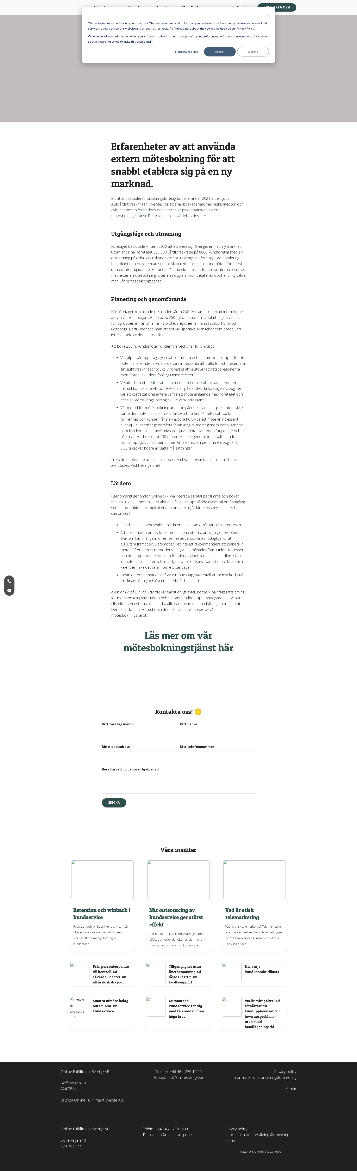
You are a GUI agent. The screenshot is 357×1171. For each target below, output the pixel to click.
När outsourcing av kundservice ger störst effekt (176, 917)
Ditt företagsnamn (118, 724)
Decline (253, 51)
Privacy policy (285, 1071)
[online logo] (72, 7)
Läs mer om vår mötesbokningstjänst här (178, 641)
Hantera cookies (186, 51)
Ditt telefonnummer (197, 746)
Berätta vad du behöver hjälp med (130, 769)
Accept (220, 51)
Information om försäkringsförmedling (264, 1077)
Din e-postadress (116, 746)
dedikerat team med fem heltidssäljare (180, 382)
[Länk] (102, 974)
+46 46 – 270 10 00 (186, 1071)
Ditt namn (188, 724)
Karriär (290, 1088)
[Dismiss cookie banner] (267, 15)
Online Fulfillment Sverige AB (85, 1071)
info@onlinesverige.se (185, 1077)
